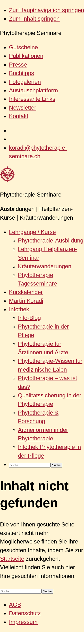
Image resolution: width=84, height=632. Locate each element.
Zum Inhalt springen (34, 18)
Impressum (23, 622)
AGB (15, 605)
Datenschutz (25, 613)
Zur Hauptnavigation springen (46, 10)
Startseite (12, 559)
